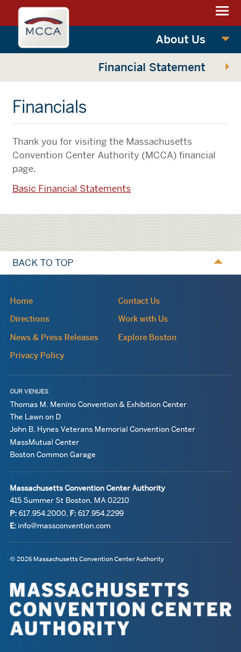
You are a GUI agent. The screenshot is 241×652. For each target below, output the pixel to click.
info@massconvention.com (64, 525)
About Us (180, 39)
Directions (29, 318)
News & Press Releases (54, 337)
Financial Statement (151, 67)
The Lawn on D (35, 416)
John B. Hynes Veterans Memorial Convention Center (102, 429)
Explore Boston (147, 337)
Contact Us (139, 300)
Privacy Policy (37, 355)
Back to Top (43, 263)
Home (21, 300)
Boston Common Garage (53, 454)
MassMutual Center (44, 442)
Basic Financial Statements (71, 188)
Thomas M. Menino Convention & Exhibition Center (98, 404)
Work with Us (143, 318)
